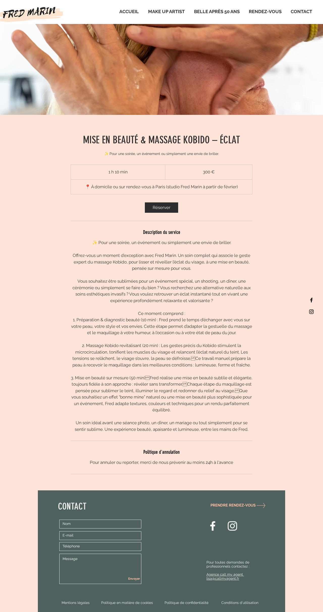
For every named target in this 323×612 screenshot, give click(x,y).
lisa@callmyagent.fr (222, 578)
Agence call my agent (225, 574)
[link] (161, 207)
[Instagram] (311, 312)
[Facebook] (311, 300)
